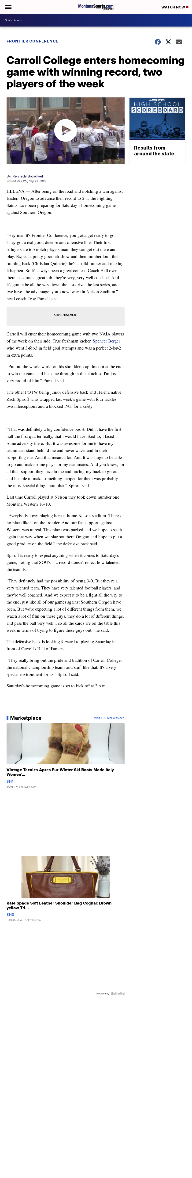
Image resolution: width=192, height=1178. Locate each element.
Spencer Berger (106, 341)
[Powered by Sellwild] (118, 993)
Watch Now (173, 7)
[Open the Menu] (8, 7)
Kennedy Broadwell (28, 176)
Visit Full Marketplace (109, 718)
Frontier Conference (32, 41)
